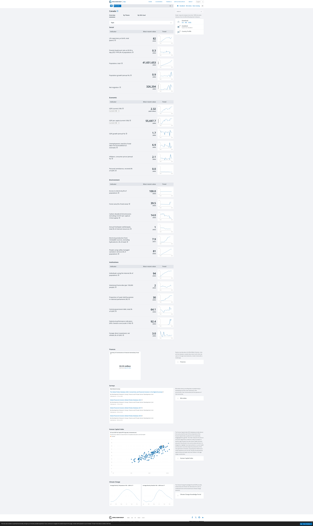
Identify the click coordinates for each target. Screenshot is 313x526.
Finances (183, 362)
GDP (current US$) (115, 108)
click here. (108, 523)
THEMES (168, 1)
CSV (183, 22)
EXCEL (189, 22)
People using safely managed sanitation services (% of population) (119, 252)
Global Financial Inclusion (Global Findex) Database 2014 (125, 416)
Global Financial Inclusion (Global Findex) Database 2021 (125, 400)
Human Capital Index (186, 458)
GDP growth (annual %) (117, 134)
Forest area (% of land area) (118, 204)
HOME (150, 1)
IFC (135, 517)
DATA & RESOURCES (179, 1)
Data (124, 1)
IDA (132, 517)
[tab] (112, 15)
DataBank (182, 6)
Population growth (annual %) (119, 75)
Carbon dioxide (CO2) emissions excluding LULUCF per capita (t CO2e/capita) (120, 216)
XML (186, 22)
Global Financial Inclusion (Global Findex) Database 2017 (125, 408)
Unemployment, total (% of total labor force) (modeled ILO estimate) (120, 146)
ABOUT (190, 1)
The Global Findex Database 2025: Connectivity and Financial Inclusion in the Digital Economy (136, 392)
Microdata (189, 6)
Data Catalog (196, 6)
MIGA (139, 517)
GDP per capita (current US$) (119, 120)
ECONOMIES (159, 1)
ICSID (143, 517)
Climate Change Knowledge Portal (190, 494)
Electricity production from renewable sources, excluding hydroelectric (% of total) (119, 240)
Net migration (114, 87)
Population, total (115, 63)
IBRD (128, 517)
